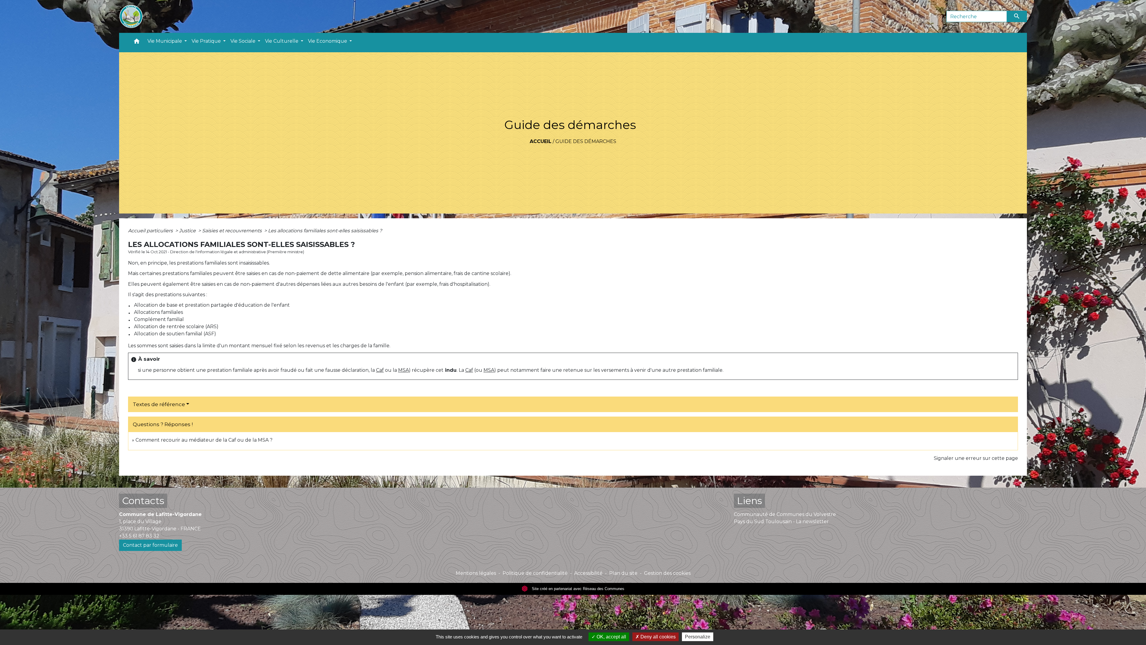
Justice (188, 231)
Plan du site (623, 573)
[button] (136, 42)
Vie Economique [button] (328, 41)
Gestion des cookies (667, 573)
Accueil (541, 141)
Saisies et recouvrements (232, 231)
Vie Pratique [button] (207, 41)
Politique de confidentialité (535, 573)
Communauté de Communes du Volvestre (785, 514)
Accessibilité (588, 573)
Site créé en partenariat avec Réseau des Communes (577, 588)
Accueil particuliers (151, 231)
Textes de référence (159, 404)
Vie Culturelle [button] (282, 41)
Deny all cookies (657, 636)
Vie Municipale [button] (165, 41)
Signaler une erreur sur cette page (976, 458)
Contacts (143, 500)
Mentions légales (476, 573)
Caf (380, 370)
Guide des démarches (585, 141)
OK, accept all (610, 636)
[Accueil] (131, 16)
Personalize (697, 636)
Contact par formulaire (150, 545)
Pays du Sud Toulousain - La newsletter (781, 521)
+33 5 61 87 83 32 (139, 536)
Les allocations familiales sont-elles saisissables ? (325, 231)
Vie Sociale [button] (243, 41)
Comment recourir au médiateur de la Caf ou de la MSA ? (203, 440)
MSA (403, 370)
